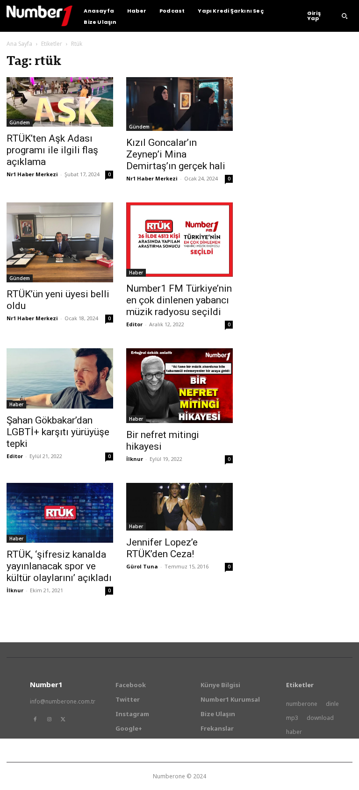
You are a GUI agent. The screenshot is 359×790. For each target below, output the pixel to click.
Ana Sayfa (19, 44)
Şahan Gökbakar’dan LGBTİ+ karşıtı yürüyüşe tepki (58, 432)
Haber (136, 272)
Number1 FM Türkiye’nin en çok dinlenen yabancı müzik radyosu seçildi (179, 300)
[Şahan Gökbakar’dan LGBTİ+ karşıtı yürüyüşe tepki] (60, 378)
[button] (344, 16)
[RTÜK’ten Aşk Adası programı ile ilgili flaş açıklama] (60, 102)
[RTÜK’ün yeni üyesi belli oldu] (60, 242)
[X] (63, 719)
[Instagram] (49, 719)
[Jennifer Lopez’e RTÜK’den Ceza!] (179, 507)
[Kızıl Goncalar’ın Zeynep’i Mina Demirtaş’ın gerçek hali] (179, 104)
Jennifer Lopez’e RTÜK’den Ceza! (162, 548)
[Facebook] (35, 719)
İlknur (134, 458)
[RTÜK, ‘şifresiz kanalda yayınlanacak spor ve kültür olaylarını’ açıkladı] (60, 513)
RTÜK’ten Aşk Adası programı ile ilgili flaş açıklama (52, 150)
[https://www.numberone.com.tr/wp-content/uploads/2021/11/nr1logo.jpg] (39, 16)
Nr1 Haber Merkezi (32, 174)
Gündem (19, 122)
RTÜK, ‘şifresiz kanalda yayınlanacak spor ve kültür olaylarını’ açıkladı (59, 566)
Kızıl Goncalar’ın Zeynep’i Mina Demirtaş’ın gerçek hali (175, 154)
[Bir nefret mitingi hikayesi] (179, 385)
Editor (134, 324)
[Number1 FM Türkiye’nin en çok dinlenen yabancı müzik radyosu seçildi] (179, 239)
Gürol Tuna (142, 566)
